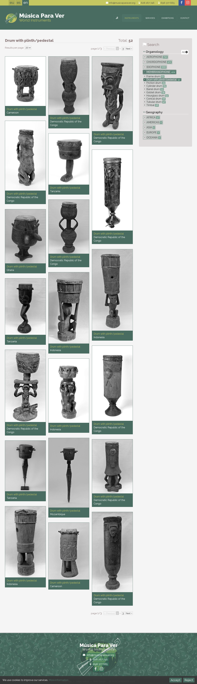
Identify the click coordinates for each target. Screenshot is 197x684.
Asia (150, 127)
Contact (184, 18)
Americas (154, 122)
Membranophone (160, 71)
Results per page (14, 47)
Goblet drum (155, 92)
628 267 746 (147, 3)
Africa (152, 117)
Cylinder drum (156, 85)
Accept (175, 680)
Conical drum (155, 98)
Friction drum (155, 82)
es (19, 2)
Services (150, 18)
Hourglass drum (157, 95)
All (183, 52)
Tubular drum (155, 101)
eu (12, 2)
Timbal (152, 105)
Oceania (153, 137)
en (25, 2)
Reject (189, 680)
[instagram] (188, 3)
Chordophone (158, 62)
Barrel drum (154, 89)
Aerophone (156, 56)
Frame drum (155, 76)
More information (58, 680)
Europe (152, 132)
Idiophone (156, 67)
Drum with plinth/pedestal (163, 79)
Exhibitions (168, 18)
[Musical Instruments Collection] (117, 18)
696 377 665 (167, 3)
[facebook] (182, 3)
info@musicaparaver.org (121, 3)
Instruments (132, 18)
